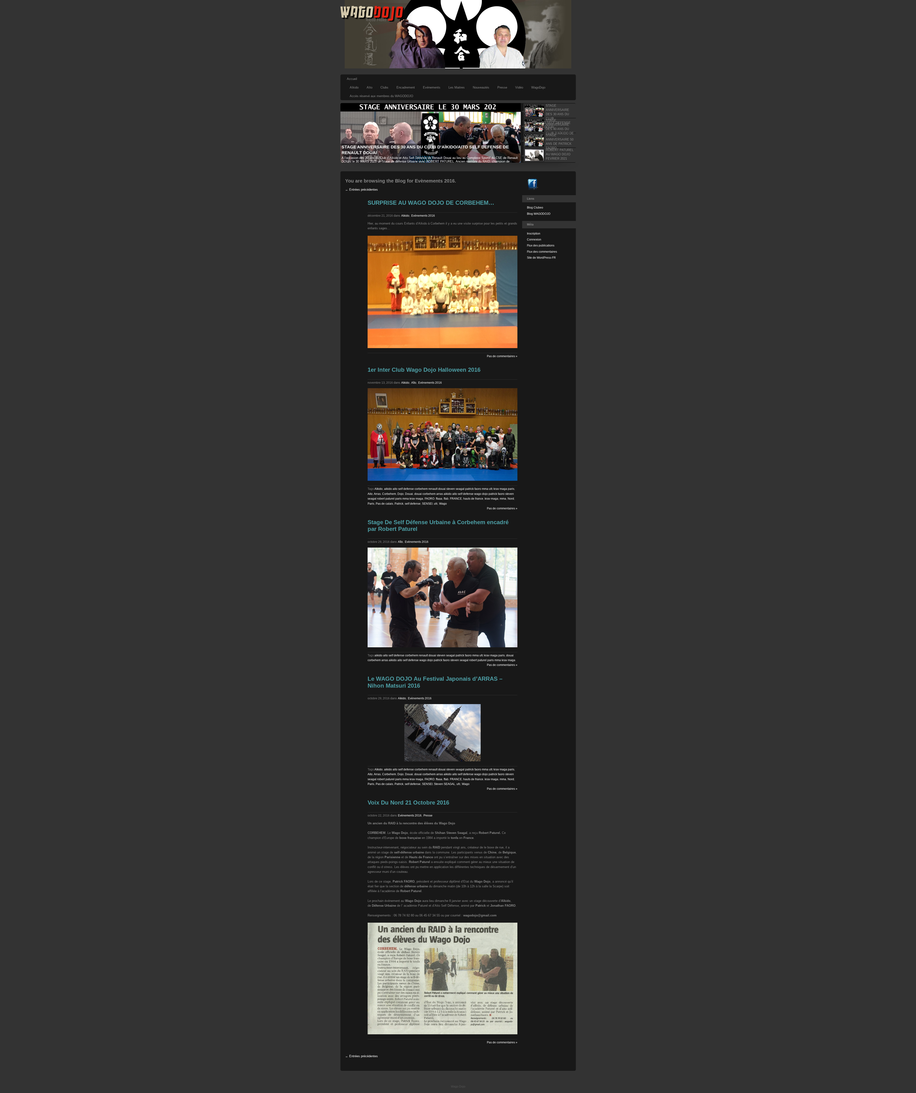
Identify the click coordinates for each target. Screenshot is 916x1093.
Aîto (413, 382)
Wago (443, 503)
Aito (370, 494)
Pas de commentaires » (502, 356)
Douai (409, 494)
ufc (436, 503)
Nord (511, 498)
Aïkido (354, 87)
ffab (446, 498)
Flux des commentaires (542, 251)
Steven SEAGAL (444, 784)
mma (503, 498)
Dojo (400, 494)
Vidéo (519, 87)
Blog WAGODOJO (538, 213)
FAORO (429, 498)
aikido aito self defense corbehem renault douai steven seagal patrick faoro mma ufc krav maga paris (449, 489)
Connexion (534, 239)
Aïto (369, 87)
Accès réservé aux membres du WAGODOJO (381, 96)
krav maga (491, 498)
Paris (371, 503)
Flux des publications (540, 245)
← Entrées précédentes (361, 189)
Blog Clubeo (535, 207)
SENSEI (427, 503)
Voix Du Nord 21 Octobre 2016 (408, 802)
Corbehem (389, 494)
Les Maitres (456, 87)
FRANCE (456, 498)
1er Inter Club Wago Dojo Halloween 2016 (424, 369)
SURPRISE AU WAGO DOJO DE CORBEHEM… (431, 202)
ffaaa (439, 498)
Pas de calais (384, 503)
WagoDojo (538, 87)
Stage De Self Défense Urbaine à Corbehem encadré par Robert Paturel (438, 525)
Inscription (533, 233)
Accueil (352, 79)
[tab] (548, 110)
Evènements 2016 (423, 215)
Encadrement (405, 87)
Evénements (431, 87)
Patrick (399, 503)
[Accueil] (372, 21)
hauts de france (473, 498)
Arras (377, 494)
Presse (502, 87)
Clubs (384, 87)
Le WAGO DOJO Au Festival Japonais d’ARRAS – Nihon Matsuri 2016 (435, 682)
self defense (413, 503)
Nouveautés (481, 87)
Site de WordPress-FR (541, 257)
